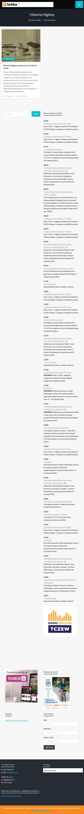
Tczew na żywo (50, 284)
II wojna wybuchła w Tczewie (55, 514)
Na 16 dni (24, 720)
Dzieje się (48, 388)
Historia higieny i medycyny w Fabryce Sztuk (20, 66)
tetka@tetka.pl (12, 772)
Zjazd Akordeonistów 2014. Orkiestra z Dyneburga (60, 581)
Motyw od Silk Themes (42, 811)
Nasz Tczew (9, 58)
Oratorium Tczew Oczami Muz (56, 428)
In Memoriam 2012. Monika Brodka (58, 501)
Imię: (45, 720)
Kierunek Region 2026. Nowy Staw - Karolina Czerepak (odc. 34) (58, 407)
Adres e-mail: (48, 737)
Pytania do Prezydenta (53, 149)
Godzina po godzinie (13, 720)
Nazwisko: (47, 729)
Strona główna (34, 20)
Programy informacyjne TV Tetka (57, 124)
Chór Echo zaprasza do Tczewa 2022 (58, 268)
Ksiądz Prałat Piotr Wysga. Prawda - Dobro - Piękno (59, 193)
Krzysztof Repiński (21, 96)
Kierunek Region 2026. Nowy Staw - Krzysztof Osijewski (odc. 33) (58, 169)
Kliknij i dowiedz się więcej (11, 796)
